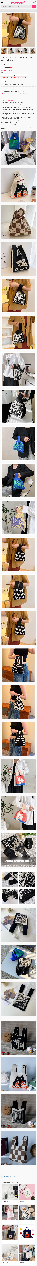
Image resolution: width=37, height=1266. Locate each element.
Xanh (22, 75)
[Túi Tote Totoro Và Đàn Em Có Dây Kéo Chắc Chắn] (10, 1192)
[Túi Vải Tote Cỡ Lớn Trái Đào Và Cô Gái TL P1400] (10, 1212)
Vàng (19, 75)
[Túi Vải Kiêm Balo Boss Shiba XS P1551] (27, 1232)
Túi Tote (16, 10)
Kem (7, 75)
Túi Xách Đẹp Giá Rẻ (10, 1176)
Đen (26, 75)
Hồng (3, 75)
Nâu (10, 75)
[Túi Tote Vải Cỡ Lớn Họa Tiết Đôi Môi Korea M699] (27, 1212)
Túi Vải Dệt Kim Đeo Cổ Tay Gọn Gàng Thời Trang (16, 58)
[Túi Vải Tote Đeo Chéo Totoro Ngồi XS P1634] (10, 1253)
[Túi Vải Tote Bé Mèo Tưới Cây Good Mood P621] (27, 1192)
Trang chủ (4, 10)
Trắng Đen (14, 75)
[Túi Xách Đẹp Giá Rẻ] (18, 2)
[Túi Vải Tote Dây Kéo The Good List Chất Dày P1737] (27, 1253)
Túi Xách (10, 10)
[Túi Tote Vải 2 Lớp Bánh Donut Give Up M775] (10, 1232)
